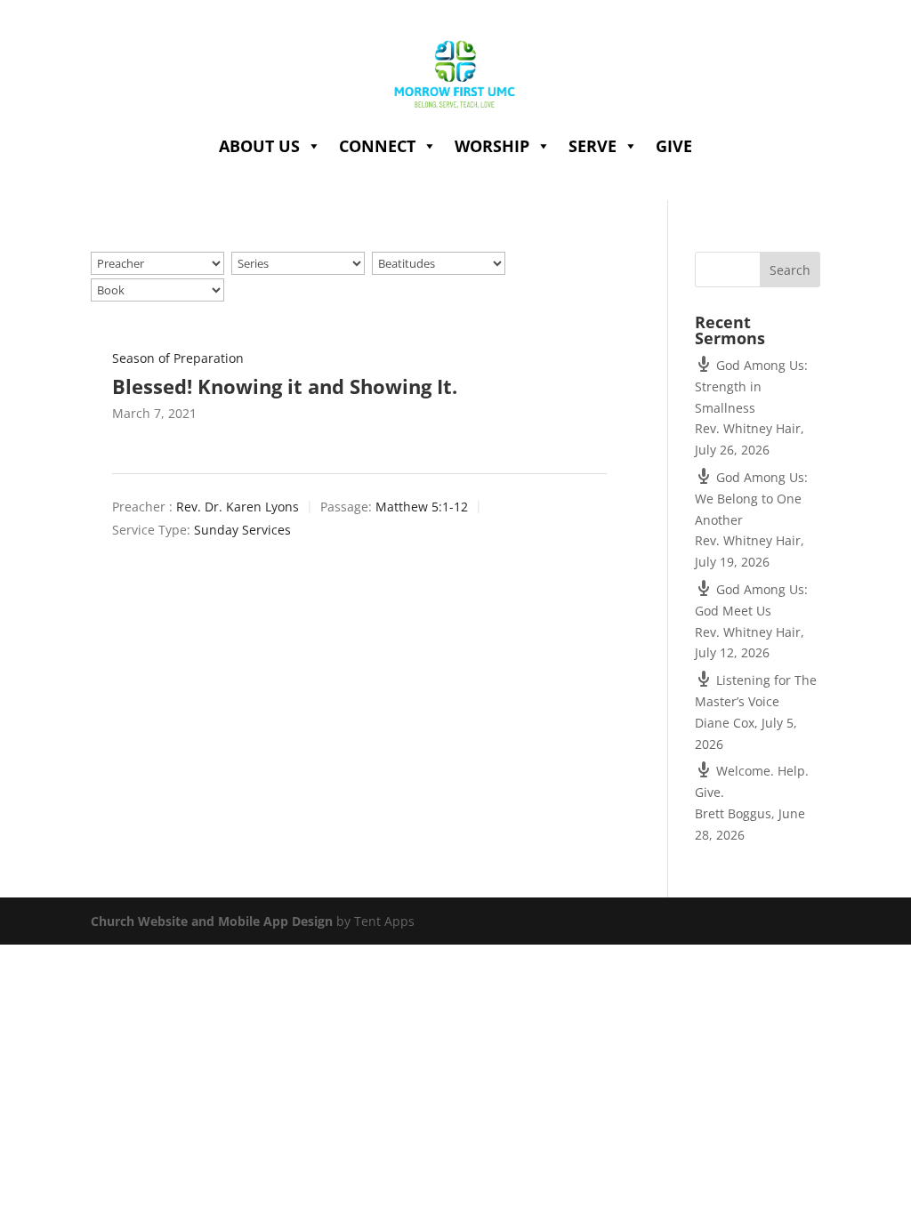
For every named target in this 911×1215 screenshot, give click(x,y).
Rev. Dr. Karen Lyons (237, 507)
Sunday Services (242, 529)
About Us (259, 146)
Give (674, 146)
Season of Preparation (178, 358)
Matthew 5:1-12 (421, 507)
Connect (377, 146)
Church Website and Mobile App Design (212, 921)
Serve (592, 146)
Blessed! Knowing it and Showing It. (284, 386)
